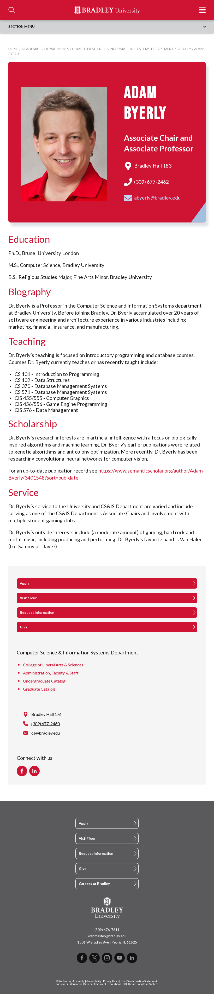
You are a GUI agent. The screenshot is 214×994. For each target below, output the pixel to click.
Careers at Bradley (94, 884)
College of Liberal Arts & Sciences (53, 664)
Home (13, 49)
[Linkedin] (132, 958)
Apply (24, 583)
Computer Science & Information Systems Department (123, 49)
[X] (94, 958)
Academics (31, 49)
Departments (56, 49)
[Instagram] (107, 958)
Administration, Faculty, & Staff (51, 672)
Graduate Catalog (39, 688)
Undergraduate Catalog (44, 680)
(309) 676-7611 (107, 930)
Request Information (37, 612)
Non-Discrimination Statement (139, 981)
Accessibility (93, 981)
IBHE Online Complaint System (140, 984)
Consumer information (69, 984)
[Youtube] (119, 958)
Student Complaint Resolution (102, 984)
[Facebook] (82, 958)
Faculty (184, 49)
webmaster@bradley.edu (107, 936)
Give (23, 627)
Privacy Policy (111, 981)
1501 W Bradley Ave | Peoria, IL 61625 (107, 942)
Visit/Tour (28, 598)
